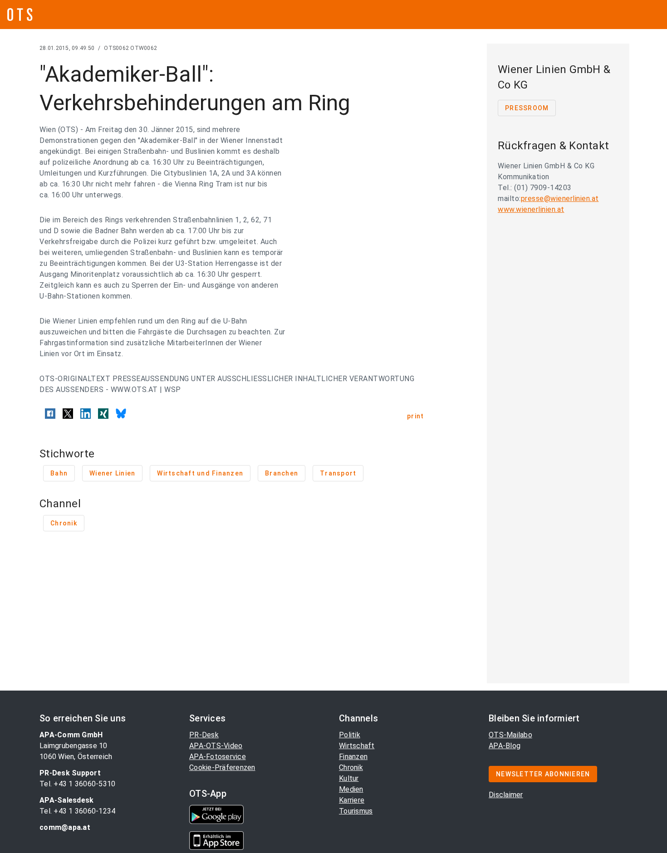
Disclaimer (506, 794)
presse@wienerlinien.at (560, 198)
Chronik (351, 767)
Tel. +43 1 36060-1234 (77, 811)
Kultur (349, 778)
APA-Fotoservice (217, 756)
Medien (351, 789)
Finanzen (353, 756)
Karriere (351, 800)
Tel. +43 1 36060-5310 (77, 783)
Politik (349, 734)
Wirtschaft (357, 745)
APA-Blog (504, 745)
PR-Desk (204, 734)
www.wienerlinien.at (531, 209)
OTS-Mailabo (510, 734)
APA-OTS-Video (215, 745)
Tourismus (356, 811)
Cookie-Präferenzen (222, 767)
